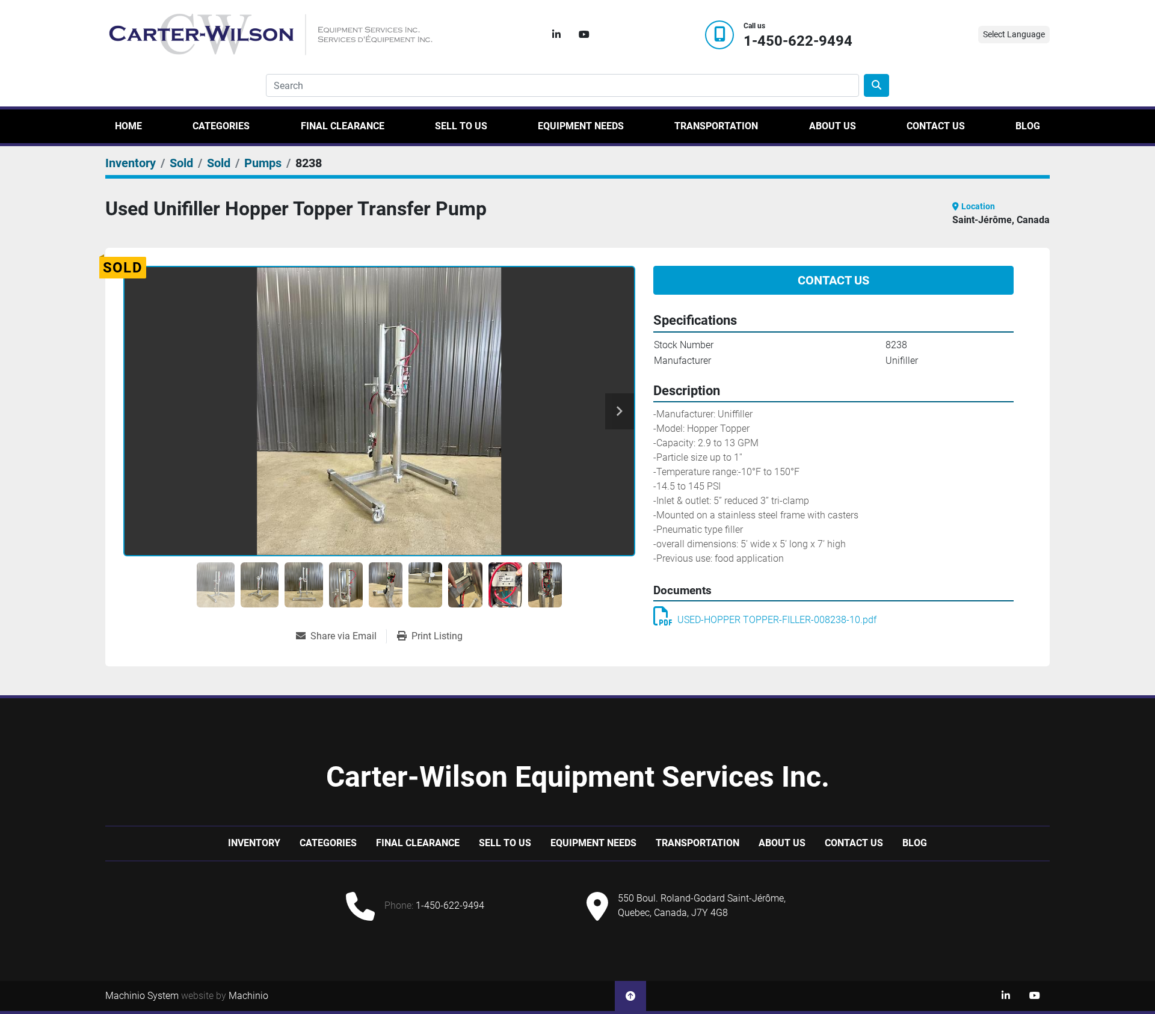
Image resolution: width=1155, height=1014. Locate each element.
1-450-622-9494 (798, 41)
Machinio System (142, 995)
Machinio (248, 995)
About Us (832, 126)
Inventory (254, 843)
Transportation (716, 126)
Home (128, 126)
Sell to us (461, 126)
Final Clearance (342, 126)
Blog (1027, 126)
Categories (221, 126)
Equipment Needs (581, 126)
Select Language (1014, 34)
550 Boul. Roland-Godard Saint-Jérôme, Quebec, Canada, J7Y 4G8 (702, 905)
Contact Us (936, 126)
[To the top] (630, 996)
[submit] (876, 85)
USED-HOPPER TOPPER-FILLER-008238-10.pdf (776, 619)
